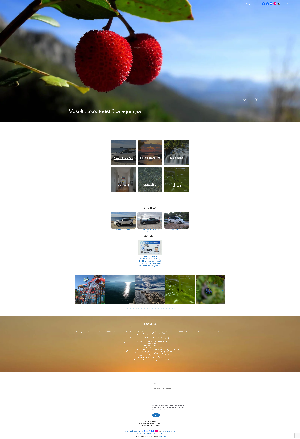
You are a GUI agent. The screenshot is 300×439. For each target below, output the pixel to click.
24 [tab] (161, 309)
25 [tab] (163, 309)
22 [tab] (158, 309)
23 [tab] (160, 309)
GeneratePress (163, 436)
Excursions (176, 157)
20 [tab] (155, 309)
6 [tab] (133, 309)
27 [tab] (166, 309)
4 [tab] (130, 309)
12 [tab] (143, 309)
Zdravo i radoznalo (176, 185)
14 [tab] (146, 309)
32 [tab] (174, 309)
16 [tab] (149, 309)
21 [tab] (157, 309)
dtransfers (286, 4)
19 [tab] (154, 309)
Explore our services (254, 4)
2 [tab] (127, 309)
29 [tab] (169, 309)
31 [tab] (172, 309)
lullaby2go (150, 184)
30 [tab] (171, 309)
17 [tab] (151, 309)
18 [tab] (152, 309)
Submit (156, 415)
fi (282, 4)
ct (293, 4)
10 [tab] (140, 309)
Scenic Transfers (150, 157)
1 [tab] (126, 309)
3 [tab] (129, 309)
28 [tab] (168, 309)
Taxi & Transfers (123, 158)
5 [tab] (132, 309)
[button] (77, 290)
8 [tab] (137, 309)
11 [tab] (141, 309)
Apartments (123, 185)
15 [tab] (147, 309)
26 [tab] (165, 309)
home (126, 431)
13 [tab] (144, 309)
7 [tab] (135, 309)
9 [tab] (138, 309)
